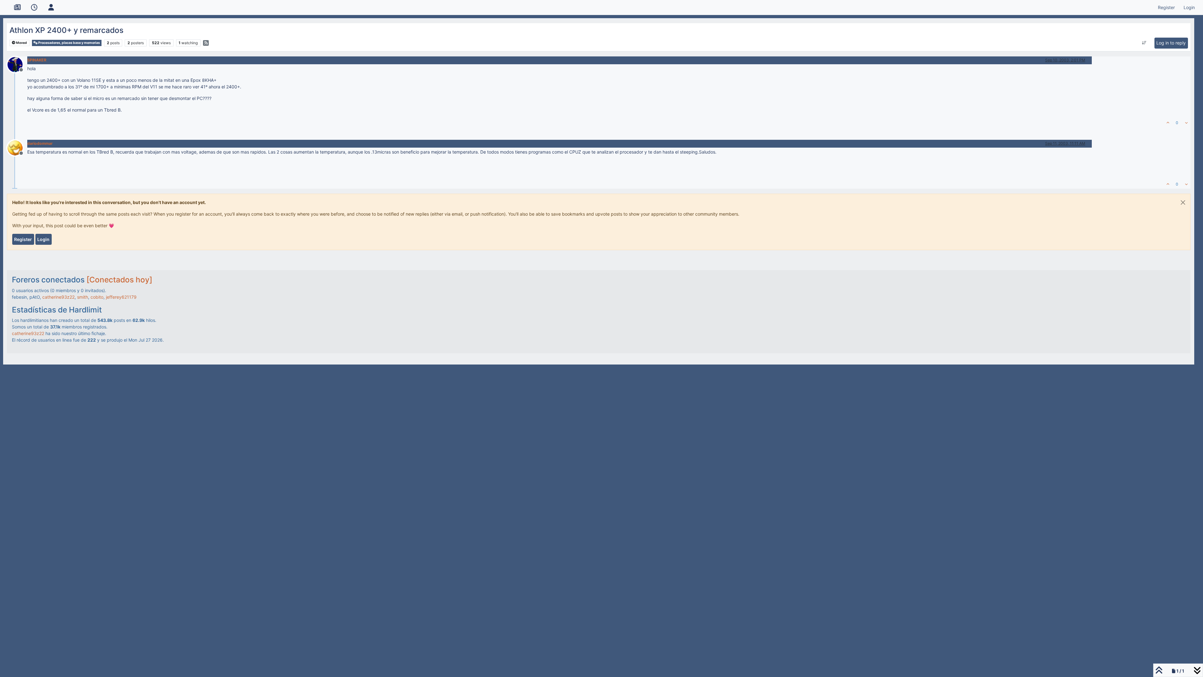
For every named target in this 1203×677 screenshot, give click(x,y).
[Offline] (17, 63)
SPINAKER (36, 60)
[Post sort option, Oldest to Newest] (1144, 43)
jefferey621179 (121, 297)
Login (43, 239)
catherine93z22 (58, 297)
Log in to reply (1171, 42)
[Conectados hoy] (119, 279)
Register (23, 239)
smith (82, 297)
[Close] (1183, 202)
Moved (21, 43)
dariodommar (40, 143)
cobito (97, 297)
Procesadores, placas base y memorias (69, 43)
